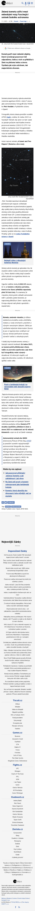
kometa (8, 506)
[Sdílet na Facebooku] (3, 502)
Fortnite (17, 753)
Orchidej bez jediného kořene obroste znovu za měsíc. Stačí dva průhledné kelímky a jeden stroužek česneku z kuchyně (17, 644)
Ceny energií (17, 720)
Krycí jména (17, 849)
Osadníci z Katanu (17, 838)
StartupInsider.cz (17, 875)
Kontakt (4, 900)
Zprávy (12, 863)
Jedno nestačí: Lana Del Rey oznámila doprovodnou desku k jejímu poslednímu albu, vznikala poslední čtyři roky (17, 587)
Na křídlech (17, 852)
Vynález (17, 728)
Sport (17, 863)
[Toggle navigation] (31, 3)
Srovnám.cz (26, 872)
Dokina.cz (27, 870)
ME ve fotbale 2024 (17, 715)
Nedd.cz (6, 870)
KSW (17, 779)
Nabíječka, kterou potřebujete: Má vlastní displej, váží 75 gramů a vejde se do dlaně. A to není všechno (17, 619)
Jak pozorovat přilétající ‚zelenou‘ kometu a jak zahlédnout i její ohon (15, 476)
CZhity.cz (7, 872)
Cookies (14, 898)
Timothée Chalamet (17, 825)
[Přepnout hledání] (22, 3)
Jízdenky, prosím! (17, 857)
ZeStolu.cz (26, 865)
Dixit (17, 846)
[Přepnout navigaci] (25, 3)
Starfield (17, 742)
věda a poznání (16, 506)
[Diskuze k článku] (29, 21)
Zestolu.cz (17, 829)
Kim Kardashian (18, 811)
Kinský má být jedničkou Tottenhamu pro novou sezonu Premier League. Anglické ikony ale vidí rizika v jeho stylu (17, 676)
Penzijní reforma (17, 726)
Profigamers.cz (17, 865)
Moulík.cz (13, 870)
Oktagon (17, 771)
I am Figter (17, 782)
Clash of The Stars (17, 774)
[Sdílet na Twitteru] (5, 502)
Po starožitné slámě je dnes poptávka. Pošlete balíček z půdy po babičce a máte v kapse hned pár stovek (17, 683)
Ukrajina (17, 707)
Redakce (9, 898)
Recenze (17, 736)
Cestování (28, 863)
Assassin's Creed (17, 739)
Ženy (21, 863)
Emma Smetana (17, 822)
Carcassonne (17, 833)
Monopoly (17, 841)
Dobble (17, 844)
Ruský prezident (17, 718)
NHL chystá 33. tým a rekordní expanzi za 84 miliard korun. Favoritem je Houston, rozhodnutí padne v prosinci (17, 626)
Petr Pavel (17, 803)
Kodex (28, 898)
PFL (17, 777)
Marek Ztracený (17, 817)
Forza (17, 750)
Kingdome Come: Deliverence (17, 761)
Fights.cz (17, 764)
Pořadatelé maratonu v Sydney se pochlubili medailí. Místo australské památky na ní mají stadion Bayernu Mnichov (17, 668)
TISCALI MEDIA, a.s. (16, 902)
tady (8, 117)
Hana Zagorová (17, 806)
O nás (8, 900)
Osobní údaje (21, 898)
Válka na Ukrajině (17, 709)
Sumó (17, 785)
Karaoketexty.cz (17, 868)
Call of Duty (17, 755)
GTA (17, 744)
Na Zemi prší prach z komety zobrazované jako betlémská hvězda (17, 484)
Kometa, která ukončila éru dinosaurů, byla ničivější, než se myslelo (18, 493)
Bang (17, 835)
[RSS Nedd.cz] (19, 907)
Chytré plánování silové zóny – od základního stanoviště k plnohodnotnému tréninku (17, 611)
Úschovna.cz (28, 868)
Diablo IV (17, 747)
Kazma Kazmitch (17, 809)
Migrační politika (17, 712)
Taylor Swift (18, 820)
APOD (28, 441)
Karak (17, 855)
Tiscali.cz (17, 700)
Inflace (17, 704)
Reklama (4, 898)
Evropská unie (17, 723)
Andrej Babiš (17, 800)
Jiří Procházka (17, 790)
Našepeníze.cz (16, 872)
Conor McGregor (17, 793)
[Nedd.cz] (7, 3)
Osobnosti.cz (17, 797)
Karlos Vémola (17, 787)
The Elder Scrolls (17, 758)
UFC (17, 768)
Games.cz (17, 732)
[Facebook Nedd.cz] (15, 907)
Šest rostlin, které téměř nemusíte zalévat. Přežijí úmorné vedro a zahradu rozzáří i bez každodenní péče (17, 562)
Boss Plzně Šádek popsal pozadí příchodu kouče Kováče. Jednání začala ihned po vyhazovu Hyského (17, 660)
